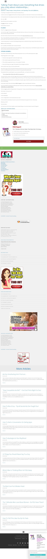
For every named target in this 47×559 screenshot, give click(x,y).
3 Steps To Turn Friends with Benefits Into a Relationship (8, 235)
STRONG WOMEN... (5, 115)
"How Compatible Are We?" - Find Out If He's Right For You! (9, 256)
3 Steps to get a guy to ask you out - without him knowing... (9, 229)
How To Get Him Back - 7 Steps (5, 234)
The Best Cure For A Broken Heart (5, 308)
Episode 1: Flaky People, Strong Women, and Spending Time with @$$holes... (14, 113)
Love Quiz (23, 538)
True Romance (3, 170)
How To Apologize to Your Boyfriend (6, 263)
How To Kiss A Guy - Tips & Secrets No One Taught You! (8, 298)
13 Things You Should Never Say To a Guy (6, 304)
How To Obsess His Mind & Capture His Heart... (8, 161)
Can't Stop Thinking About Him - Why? (6, 201)
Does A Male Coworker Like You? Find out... (7, 205)
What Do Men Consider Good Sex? (5, 207)
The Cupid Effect (3, 164)
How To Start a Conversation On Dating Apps (7, 261)
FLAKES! (3, 114)
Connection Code (3, 166)
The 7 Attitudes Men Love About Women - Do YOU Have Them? (23, 502)
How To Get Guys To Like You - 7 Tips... (6, 236)
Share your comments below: (6, 116)
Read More (4, 382)
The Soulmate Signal (4, 165)
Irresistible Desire (3, 168)
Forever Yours (3, 167)
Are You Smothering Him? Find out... (6, 254)
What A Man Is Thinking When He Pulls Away (7, 306)
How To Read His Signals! (4, 169)
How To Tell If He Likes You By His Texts (15, 518)
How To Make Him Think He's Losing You (6, 336)
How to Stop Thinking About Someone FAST (7, 231)
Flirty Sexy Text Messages (4, 206)
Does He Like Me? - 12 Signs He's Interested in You (8, 230)
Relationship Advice (18, 538)
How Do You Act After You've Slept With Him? (7, 204)
